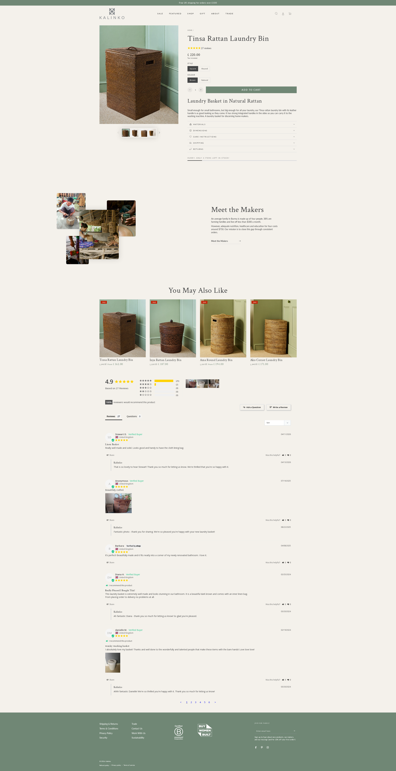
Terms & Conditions (108, 728)
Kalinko (108, 761)
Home (189, 30)
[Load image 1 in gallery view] (126, 133)
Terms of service (129, 765)
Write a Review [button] (280, 407)
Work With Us (138, 733)
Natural (205, 81)
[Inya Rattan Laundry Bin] (173, 328)
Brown (193, 81)
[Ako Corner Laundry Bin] (273, 328)
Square (193, 69)
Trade (134, 724)
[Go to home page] (112, 13)
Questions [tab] (132, 416)
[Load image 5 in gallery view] (143, 133)
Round (206, 69)
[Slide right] (159, 133)
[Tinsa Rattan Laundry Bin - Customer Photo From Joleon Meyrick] (213, 383)
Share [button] (111, 455)
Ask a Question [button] (253, 407)
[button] (276, 13)
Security (103, 737)
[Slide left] (118, 133)
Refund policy (104, 765)
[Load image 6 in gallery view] (152, 133)
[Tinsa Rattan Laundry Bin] (122, 328)
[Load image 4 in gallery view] (134, 133)
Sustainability (138, 737)
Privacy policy (116, 765)
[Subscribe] (295, 731)
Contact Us (137, 728)
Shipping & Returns (108, 724)
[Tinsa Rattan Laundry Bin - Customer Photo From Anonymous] (191, 383)
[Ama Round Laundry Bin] (223, 328)
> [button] (215, 702)
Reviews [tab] (111, 416)
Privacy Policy (105, 733)
